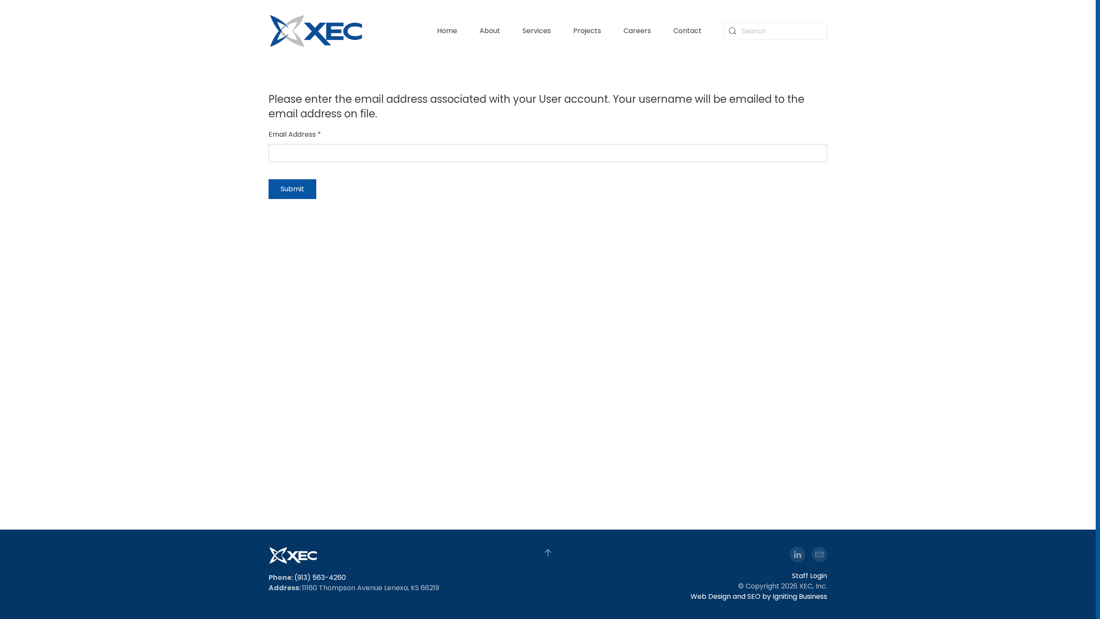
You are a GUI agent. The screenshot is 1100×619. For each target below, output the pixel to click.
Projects (587, 31)
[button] (547, 553)
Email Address (295, 134)
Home (447, 31)
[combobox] (775, 31)
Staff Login (809, 576)
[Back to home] (316, 31)
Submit (292, 189)
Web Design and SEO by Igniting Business (759, 596)
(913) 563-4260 (320, 577)
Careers (637, 31)
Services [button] (536, 31)
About (490, 31)
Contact (687, 31)
